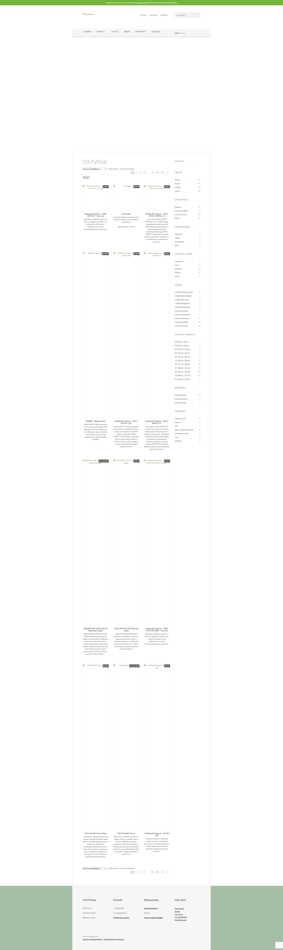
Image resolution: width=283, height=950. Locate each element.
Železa (177, 218)
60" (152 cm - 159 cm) (182, 371)
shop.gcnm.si (142, 3)
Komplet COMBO (181, 211)
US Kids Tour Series (182, 318)
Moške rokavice (180, 395)
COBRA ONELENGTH (182, 303)
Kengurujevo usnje (181, 433)
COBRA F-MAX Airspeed (184, 292)
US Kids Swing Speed (182, 314)
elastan (177, 422)
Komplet (178, 207)
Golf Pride (178, 234)
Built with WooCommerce (114, 939)
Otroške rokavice (181, 399)
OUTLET (115, 31)
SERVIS (127, 31)
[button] (79, 89)
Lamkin (177, 238)
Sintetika (178, 441)
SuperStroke (179, 241)
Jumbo (177, 276)
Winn (177, 245)
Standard (178, 269)
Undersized (179, 261)
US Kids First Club (181, 311)
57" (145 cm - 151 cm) (182, 368)
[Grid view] (84, 177)
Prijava (177, 911)
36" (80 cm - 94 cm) (181, 342)
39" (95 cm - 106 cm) (182, 345)
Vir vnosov (179, 914)
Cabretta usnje (180, 418)
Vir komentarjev (181, 917)
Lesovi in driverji (181, 214)
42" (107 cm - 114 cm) (182, 349)
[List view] (88, 177)
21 (153, 172)
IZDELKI (100, 31)
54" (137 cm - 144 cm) (182, 364)
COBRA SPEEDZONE (182, 307)
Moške (177, 180)
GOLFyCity (156, 31)
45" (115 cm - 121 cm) (182, 353)
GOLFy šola (153, 15)
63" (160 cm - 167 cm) (182, 375)
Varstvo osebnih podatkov (153, 918)
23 (162, 172)
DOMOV (87, 31)
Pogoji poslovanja (150, 908)
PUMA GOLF (140, 31)
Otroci (177, 191)
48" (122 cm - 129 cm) (182, 357)
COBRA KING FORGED (183, 296)
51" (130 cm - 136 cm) (182, 360)
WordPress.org (180, 920)
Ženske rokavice (181, 402)
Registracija (179, 908)
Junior (177, 265)
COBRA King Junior (182, 299)
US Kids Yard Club (181, 326)
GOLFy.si (143, 15)
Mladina (178, 187)
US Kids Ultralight (181, 322)
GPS (176, 426)
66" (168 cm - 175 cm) (182, 379)
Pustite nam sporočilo (121, 918)
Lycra (177, 437)
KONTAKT (164, 15)
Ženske (177, 183)
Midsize (178, 272)
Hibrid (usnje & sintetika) (184, 430)
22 (158, 172)
